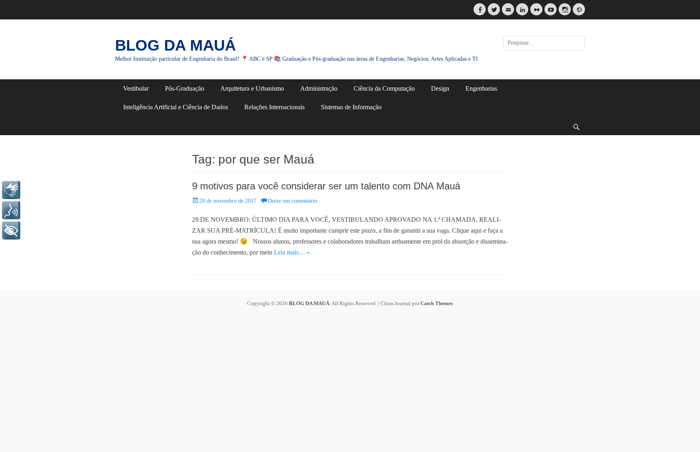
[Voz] (11, 210)
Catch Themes (436, 303)
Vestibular (136, 88)
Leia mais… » (292, 252)
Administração (318, 88)
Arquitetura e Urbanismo (252, 88)
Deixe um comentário (292, 201)
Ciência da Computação (384, 88)
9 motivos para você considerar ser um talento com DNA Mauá (326, 185)
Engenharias (481, 88)
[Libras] (11, 190)
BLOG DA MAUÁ (175, 45)
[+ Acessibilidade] (11, 230)
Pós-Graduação (184, 88)
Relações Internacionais (274, 107)
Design (440, 88)
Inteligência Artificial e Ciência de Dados (175, 107)
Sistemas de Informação (351, 107)
